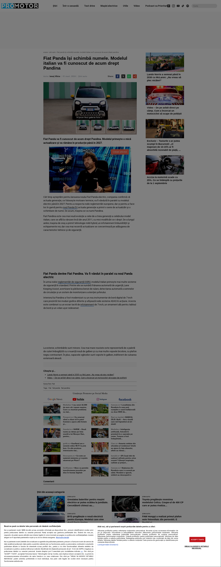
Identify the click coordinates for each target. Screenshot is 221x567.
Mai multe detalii (62, 537)
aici (82, 551)
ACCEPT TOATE (197, 539)
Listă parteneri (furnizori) (108, 545)
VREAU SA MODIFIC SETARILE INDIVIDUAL (197, 547)
